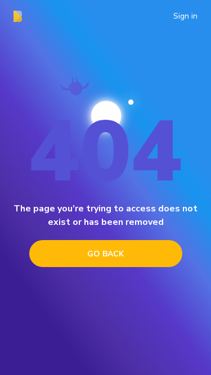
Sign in (185, 16)
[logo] (21, 16)
